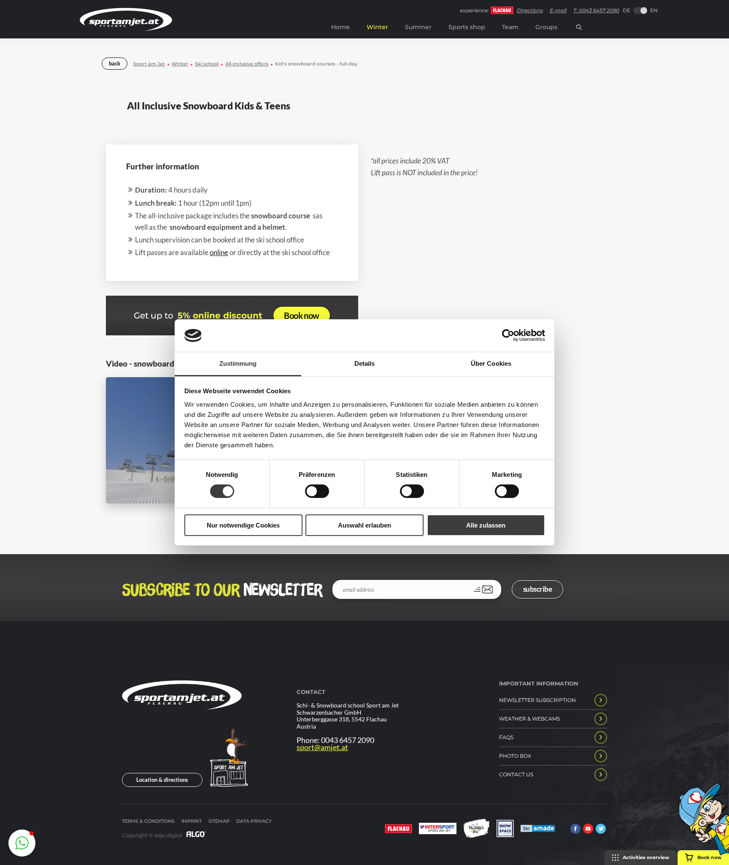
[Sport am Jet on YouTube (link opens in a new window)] (588, 829)
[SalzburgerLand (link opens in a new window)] (476, 829)
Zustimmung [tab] (238, 363)
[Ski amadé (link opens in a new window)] (538, 829)
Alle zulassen (485, 525)
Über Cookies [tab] (491, 363)
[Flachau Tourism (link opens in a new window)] (398, 829)
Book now (301, 315)
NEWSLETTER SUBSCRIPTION (537, 700)
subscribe (537, 589)
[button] (21, 843)
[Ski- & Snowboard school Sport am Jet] (182, 724)
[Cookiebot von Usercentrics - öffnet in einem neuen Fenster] (508, 335)
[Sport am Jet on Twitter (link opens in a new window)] (601, 829)
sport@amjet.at (322, 747)
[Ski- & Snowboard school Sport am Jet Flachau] (126, 28)
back (114, 63)
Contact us (516, 774)
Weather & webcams (529, 718)
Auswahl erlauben (364, 525)
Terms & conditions (148, 821)
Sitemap (219, 821)
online (219, 252)
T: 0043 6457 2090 (596, 10)
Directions (530, 10)
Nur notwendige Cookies (243, 525)
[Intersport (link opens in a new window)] (438, 830)
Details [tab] (364, 363)
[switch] (317, 491)
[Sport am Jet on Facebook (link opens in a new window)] (575, 829)
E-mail (558, 10)
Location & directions (162, 779)
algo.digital (168, 835)
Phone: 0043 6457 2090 (335, 740)
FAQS (506, 737)
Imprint (191, 821)
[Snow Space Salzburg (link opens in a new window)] (505, 829)
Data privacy (254, 821)
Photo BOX (515, 756)
